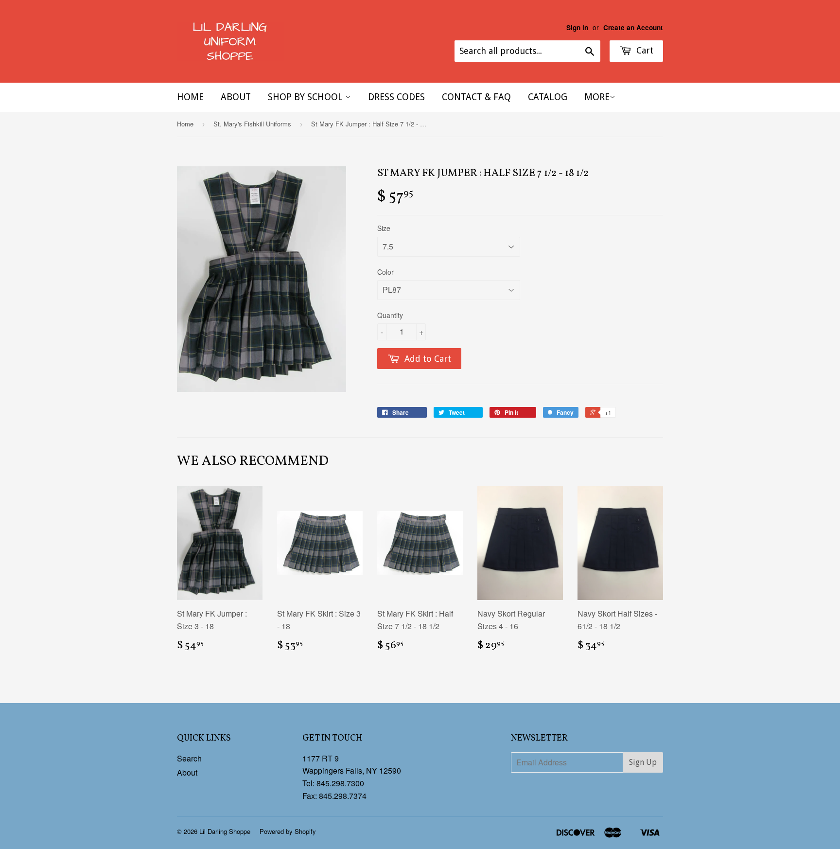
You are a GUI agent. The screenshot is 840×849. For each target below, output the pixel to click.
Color (385, 272)
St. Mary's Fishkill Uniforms (252, 123)
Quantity (390, 315)
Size (383, 228)
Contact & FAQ (476, 97)
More (597, 97)
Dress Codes (396, 97)
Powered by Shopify (288, 831)
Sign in (577, 27)
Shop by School (306, 97)
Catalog (547, 97)
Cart (643, 50)
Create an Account (633, 27)
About (236, 97)
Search (189, 758)
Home (190, 97)
